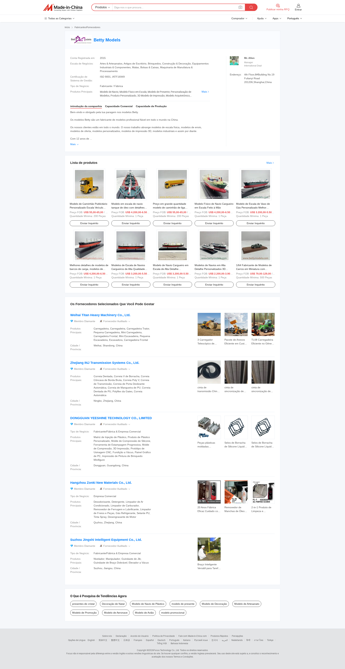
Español (150, 640)
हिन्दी (248, 640)
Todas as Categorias (60, 18)
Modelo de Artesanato (246, 603)
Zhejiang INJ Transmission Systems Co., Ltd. (104, 363)
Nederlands (237, 640)
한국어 (214, 640)
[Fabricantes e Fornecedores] (62, 7)
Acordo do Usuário (139, 635)
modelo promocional (172, 612)
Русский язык (201, 640)
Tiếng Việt (162, 643)
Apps (275, 18)
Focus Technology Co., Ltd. (167, 650)
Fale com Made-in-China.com (192, 635)
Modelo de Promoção (84, 612)
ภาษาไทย (258, 640)
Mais (204, 91)
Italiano (186, 640)
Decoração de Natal (113, 603)
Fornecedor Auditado (117, 321)
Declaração (121, 635)
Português (174, 640)
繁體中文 (115, 640)
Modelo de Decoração (214, 603)
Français (138, 640)
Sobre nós (107, 635)
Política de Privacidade (163, 635)
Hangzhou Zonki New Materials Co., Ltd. (101, 482)
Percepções (237, 635)
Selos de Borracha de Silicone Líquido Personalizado (235, 446)
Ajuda (260, 18)
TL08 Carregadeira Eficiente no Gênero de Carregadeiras (262, 343)
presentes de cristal (83, 603)
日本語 (126, 640)
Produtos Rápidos (219, 635)
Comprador (237, 18)
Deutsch (161, 640)
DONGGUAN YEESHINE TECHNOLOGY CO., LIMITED (111, 418)
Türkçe (270, 640)
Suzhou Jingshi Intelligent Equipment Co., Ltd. (106, 540)
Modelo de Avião (144, 612)
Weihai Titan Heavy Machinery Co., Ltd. (100, 315)
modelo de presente (183, 603)
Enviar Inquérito (89, 223)
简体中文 (103, 640)
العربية (225, 640)
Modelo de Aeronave (116, 612)
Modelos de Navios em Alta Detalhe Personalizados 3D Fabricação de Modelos (210, 269)
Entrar (298, 9)
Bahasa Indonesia (179, 643)
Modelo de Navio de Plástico (148, 603)
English (91, 640)
